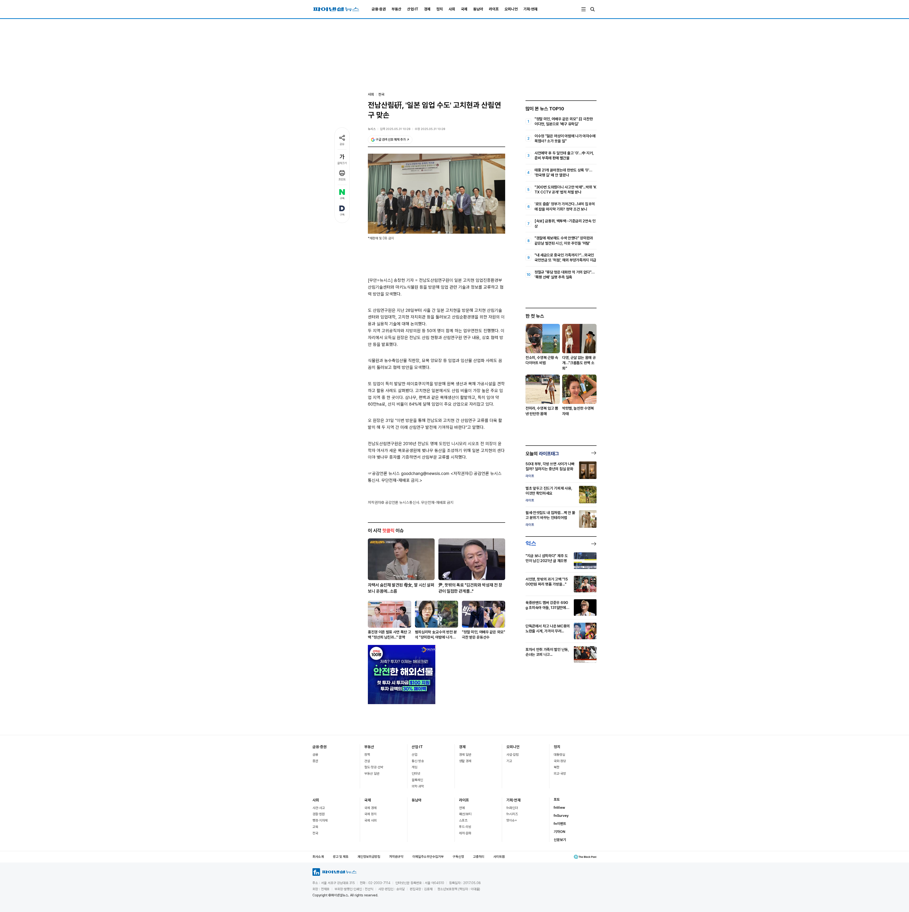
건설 (367, 761)
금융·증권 (379, 9)
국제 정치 (370, 814)
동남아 (478, 9)
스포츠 (463, 820)
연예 (462, 808)
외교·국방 (560, 773)
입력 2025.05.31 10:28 (395, 129)
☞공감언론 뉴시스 (384, 473)
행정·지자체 (320, 820)
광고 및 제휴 (340, 856)
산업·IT (412, 9)
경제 (427, 9)
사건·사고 (318, 808)
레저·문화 (465, 833)
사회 (452, 9)
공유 (342, 144)
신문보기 (560, 840)
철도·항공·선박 (373, 767)
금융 (315, 754)
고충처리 (478, 856)
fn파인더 (512, 808)
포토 (557, 799)
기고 (509, 761)
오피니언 (511, 9)
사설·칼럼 (512, 754)
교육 (315, 827)
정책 (367, 754)
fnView (559, 807)
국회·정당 (560, 761)
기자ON (559, 832)
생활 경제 (465, 761)
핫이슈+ (511, 820)
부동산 (396, 9)
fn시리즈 (512, 814)
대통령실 (559, 754)
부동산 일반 (371, 773)
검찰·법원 (318, 814)
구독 (342, 198)
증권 (315, 761)
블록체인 (417, 780)
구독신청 (458, 856)
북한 (556, 767)
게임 (414, 767)
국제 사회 (370, 820)
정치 (439, 9)
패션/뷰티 (465, 814)
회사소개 (318, 856)
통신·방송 (418, 761)
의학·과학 (418, 786)
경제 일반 (465, 754)
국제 (464, 9)
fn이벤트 (560, 824)
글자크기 (342, 163)
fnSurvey (561, 816)
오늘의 (542, 453)
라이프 (494, 9)
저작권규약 (396, 856)
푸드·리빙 (465, 827)
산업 (414, 754)
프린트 (342, 179)
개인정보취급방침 (368, 856)
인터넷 (416, 773)
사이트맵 (499, 856)
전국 (381, 94)
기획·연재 (530, 9)
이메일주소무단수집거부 (428, 856)
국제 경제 (370, 808)
